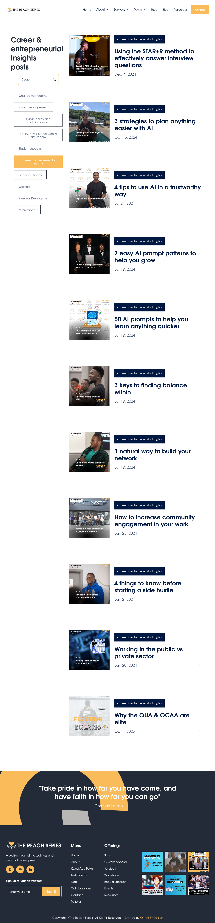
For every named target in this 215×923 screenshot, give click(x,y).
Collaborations (81, 888)
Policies (76, 901)
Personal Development (34, 198)
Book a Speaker (115, 882)
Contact (200, 9)
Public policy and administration (38, 120)
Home (87, 9)
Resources (180, 9)
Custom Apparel (115, 862)
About (75, 862)
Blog (166, 9)
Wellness (24, 186)
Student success (30, 148)
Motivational (27, 210)
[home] (23, 9)
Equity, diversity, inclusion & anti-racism (38, 135)
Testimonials (79, 875)
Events (108, 888)
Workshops (111, 875)
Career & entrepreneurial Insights (38, 161)
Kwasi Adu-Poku (82, 868)
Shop (154, 9)
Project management (33, 107)
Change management (34, 95)
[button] (102, 9)
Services (110, 868)
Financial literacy (30, 175)
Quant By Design (151, 917)
